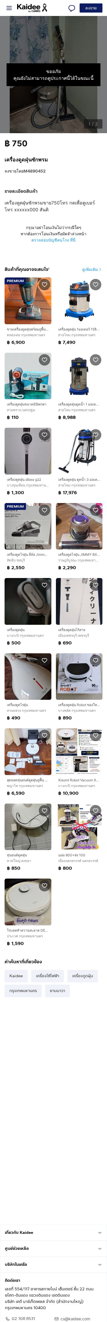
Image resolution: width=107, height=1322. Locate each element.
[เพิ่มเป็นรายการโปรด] (44, 284)
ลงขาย (91, 8)
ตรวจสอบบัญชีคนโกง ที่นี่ (53, 240)
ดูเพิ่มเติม (90, 269)
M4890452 (35, 171)
